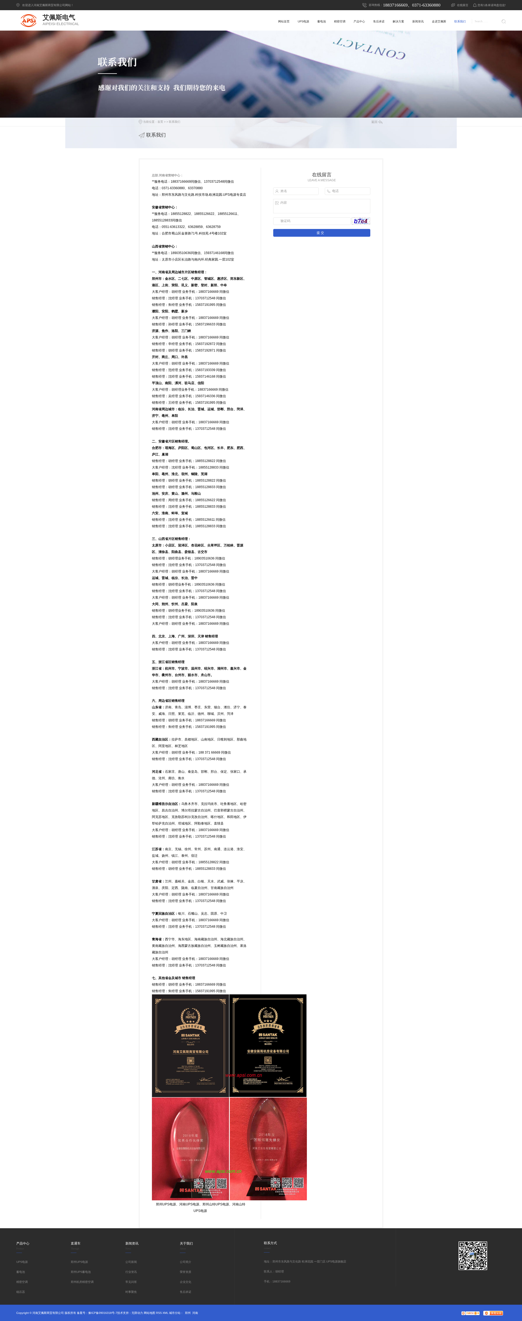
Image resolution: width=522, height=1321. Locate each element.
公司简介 (185, 1262)
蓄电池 (20, 1271)
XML (165, 1312)
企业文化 (185, 1281)
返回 (374, 122)
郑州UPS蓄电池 (81, 1271)
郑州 (188, 1312)
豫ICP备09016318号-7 (102, 1312)
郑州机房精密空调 (82, 1281)
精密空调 (22, 1281)
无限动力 (137, 1312)
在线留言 (462, 5)
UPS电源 (22, 1262)
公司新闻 (131, 1262)
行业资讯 (131, 1271)
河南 (195, 1312)
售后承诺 (185, 1291)
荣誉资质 (185, 1271)
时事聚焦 (131, 1291)
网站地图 (149, 1312)
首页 (160, 121)
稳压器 (20, 1291)
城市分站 (174, 1312)
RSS (159, 1312)
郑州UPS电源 (79, 1262)
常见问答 (131, 1281)
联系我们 (174, 121)
